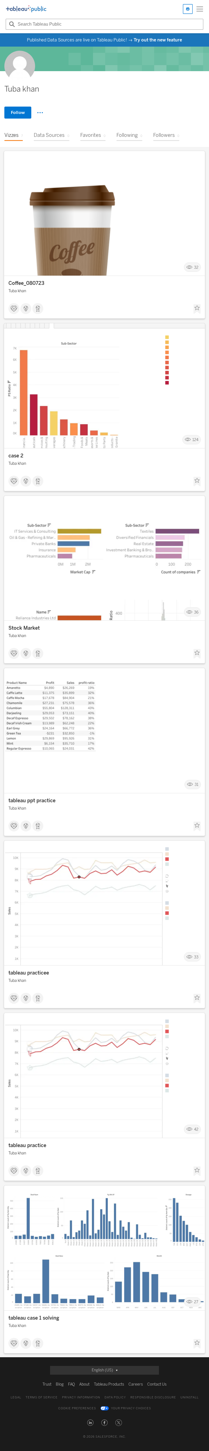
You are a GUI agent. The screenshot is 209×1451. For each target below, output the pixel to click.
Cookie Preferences (77, 1408)
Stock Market (24, 628)
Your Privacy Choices (131, 1408)
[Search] (11, 24)
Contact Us (157, 1384)
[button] (90, 1422)
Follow (18, 112)
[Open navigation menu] (200, 9)
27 (196, 1302)
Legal (16, 1397)
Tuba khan (17, 291)
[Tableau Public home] (26, 9)
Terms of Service (42, 1397)
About (84, 1384)
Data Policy (115, 1397)
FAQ (71, 1384)
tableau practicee (28, 973)
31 (196, 784)
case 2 (15, 456)
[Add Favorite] (197, 309)
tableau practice (27, 1145)
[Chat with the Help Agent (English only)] (188, 9)
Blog (60, 1384)
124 (195, 440)
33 (196, 957)
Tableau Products (109, 1384)
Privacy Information (81, 1397)
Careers (135, 1384)
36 (196, 612)
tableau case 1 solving (33, 1318)
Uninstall (189, 1397)
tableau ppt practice (32, 801)
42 (196, 1129)
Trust (46, 1384)
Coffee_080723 (26, 283)
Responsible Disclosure (153, 1397)
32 (196, 267)
